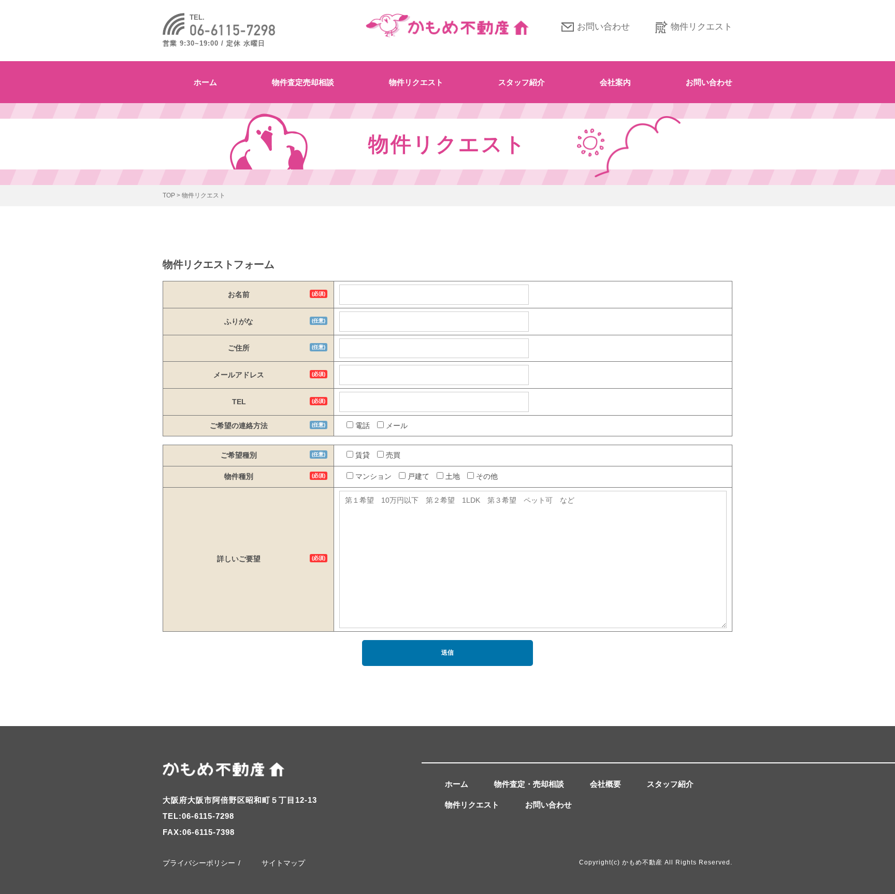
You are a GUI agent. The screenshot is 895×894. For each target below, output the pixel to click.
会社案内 (615, 82)
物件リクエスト (701, 27)
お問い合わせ (603, 27)
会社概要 (605, 783)
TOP (169, 195)
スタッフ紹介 (521, 82)
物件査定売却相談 (303, 82)
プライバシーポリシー (199, 863)
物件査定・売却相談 (529, 783)
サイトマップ (283, 863)
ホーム (205, 82)
